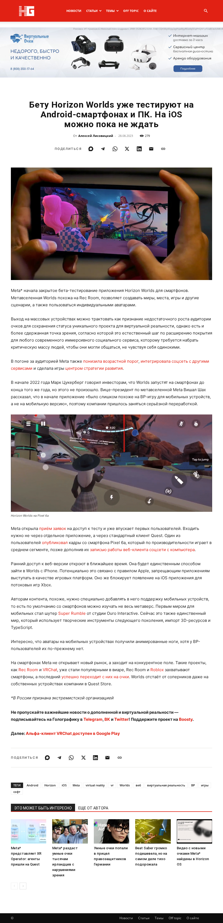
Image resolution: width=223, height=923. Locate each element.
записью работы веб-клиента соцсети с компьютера (142, 549)
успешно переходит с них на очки (95, 676)
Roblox (157, 669)
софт (16, 792)
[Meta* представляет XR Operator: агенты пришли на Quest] (28, 831)
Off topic (131, 11)
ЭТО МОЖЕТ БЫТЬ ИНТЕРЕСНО (43, 808)
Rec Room (28, 669)
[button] (205, 11)
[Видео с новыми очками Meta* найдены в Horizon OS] (194, 831)
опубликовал (55, 542)
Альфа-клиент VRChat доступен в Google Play (73, 733)
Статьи (92, 11)
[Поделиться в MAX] (91, 149)
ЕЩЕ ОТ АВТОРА (93, 808)
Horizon (50, 785)
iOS (64, 785)
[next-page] (23, 886)
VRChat (50, 669)
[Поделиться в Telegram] (103, 149)
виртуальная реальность (166, 785)
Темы (110, 11)
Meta (76, 785)
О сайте (150, 11)
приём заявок (52, 528)
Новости (73, 11)
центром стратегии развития (94, 368)
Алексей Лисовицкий (95, 136)
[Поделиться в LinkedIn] (139, 149)
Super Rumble (72, 613)
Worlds (125, 785)
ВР (193, 785)
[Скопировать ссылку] (163, 149)
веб (138, 785)
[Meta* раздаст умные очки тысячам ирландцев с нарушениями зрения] (70, 831)
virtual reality (95, 785)
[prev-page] (14, 886)
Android (32, 785)
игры (205, 785)
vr (112, 785)
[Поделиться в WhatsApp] (115, 149)
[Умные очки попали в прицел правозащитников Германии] (111, 831)
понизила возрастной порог (110, 361)
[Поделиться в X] (127, 149)
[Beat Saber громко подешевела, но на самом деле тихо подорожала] (153, 831)
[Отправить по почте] (151, 149)
